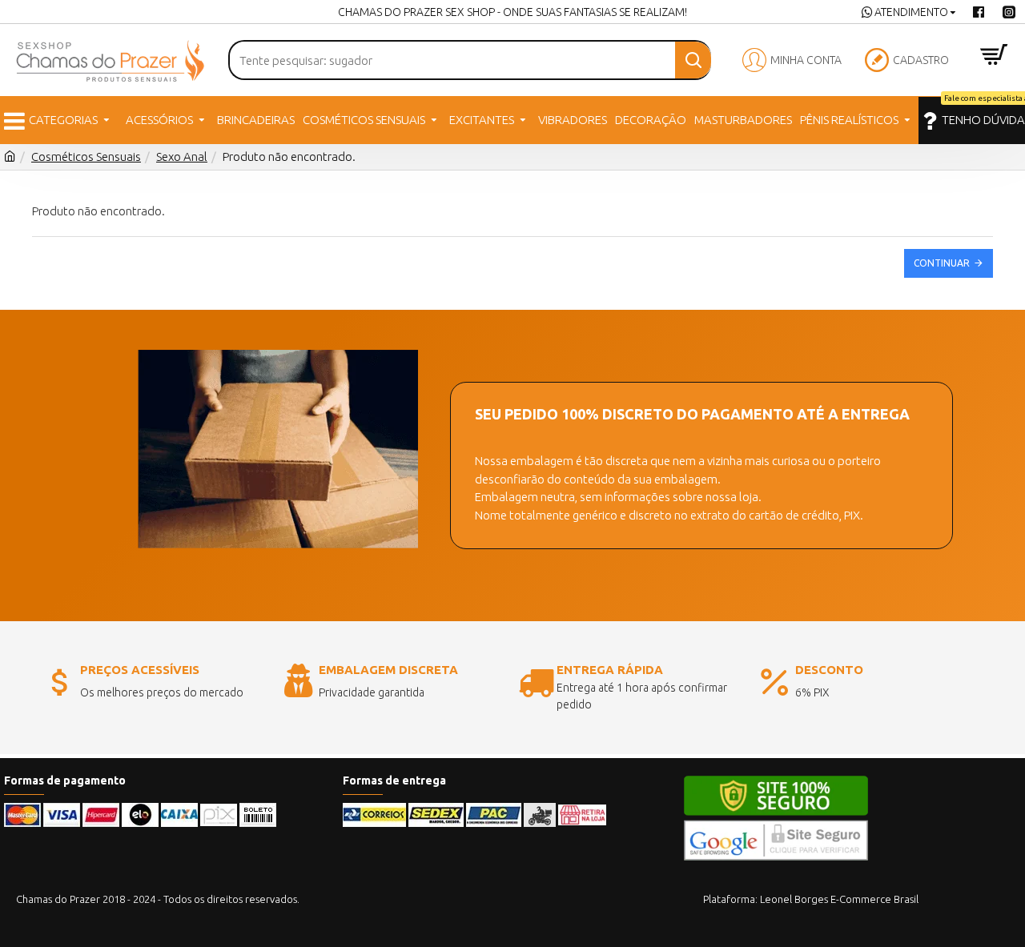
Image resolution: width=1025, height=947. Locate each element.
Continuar (942, 263)
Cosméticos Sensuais (86, 156)
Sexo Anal (181, 156)
